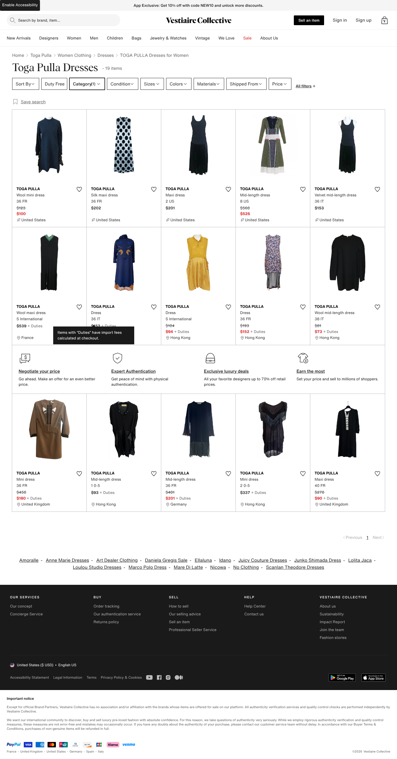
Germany (75, 752)
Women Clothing (75, 55)
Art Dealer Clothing (117, 560)
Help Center (255, 606)
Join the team (332, 630)
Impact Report (332, 622)
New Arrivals (19, 38)
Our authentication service (117, 614)
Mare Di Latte (188, 567)
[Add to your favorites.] (79, 189)
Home (18, 55)
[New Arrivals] (35, 38)
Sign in (340, 20)
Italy (101, 752)
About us (328, 606)
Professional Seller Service (192, 630)
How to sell (178, 606)
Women (74, 38)
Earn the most (311, 371)
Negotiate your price (39, 371)
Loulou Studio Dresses (97, 567)
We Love (226, 38)
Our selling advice (185, 614)
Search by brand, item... (39, 20)
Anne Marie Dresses (67, 560)
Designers (48, 38)
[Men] (102, 38)
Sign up (364, 20)
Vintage (202, 38)
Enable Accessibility (20, 5)
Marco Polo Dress (147, 567)
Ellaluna (203, 560)
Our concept (21, 606)
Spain (90, 752)
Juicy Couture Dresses (262, 560)
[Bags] (145, 38)
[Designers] (62, 38)
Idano (225, 560)
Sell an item (308, 20)
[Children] (127, 38)
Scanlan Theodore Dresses (295, 567)
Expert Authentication (133, 371)
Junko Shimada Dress (317, 560)
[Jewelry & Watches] (191, 38)
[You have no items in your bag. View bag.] (384, 20)
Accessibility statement (29, 677)
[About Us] (282, 38)
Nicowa (218, 567)
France (11, 752)
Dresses (105, 55)
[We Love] (239, 38)
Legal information (67, 677)
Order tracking (106, 606)
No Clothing (246, 567)
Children (115, 38)
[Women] (85, 38)
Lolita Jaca (360, 560)
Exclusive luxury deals (226, 371)
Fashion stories (333, 638)
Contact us (254, 614)
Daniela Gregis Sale (166, 560)
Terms (91, 677)
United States (56, 752)
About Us (269, 38)
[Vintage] (214, 38)
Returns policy (106, 622)
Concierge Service (26, 614)
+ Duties (35, 326)
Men (94, 38)
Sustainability (332, 614)
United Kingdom (31, 752)
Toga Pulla (40, 55)
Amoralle (28, 560)
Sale (247, 38)
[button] (384, 20)
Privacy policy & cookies (121, 677)
